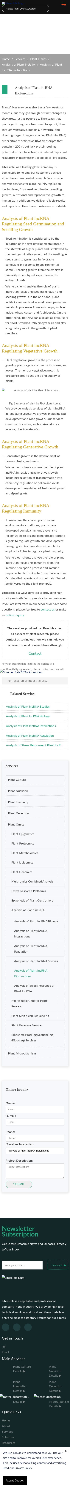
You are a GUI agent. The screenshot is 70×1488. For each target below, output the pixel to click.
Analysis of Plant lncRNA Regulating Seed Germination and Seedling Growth (33, 224)
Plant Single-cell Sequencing (30, 1015)
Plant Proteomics (22, 843)
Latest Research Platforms (28, 891)
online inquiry (15, 615)
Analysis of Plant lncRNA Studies (36, 961)
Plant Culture (17, 779)
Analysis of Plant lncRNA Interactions (30, 933)
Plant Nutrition (18, 791)
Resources (8, 1442)
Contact (35, 653)
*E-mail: (11, 1115)
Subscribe (57, 1265)
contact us (48, 609)
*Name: (11, 1103)
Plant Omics (38, 59)
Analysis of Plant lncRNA (18, 64)
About (6, 1426)
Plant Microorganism (22, 1053)
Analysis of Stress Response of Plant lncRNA (34, 988)
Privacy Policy (23, 1468)
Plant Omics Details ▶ (21, 1399)
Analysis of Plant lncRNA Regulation (30, 949)
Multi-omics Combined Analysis (32, 881)
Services (20, 59)
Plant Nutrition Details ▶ (55, 1371)
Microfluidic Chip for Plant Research (29, 1003)
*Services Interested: (20, 1144)
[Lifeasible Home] (15, 3)
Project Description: (19, 1160)
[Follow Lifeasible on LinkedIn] (28, 1327)
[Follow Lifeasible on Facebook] (5, 1327)
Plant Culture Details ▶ (22, 1369)
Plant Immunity (18, 802)
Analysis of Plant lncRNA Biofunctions (30, 973)
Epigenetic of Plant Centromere (32, 900)
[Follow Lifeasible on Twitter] (17, 1327)
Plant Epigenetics (22, 834)
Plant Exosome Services (27, 1025)
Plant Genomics (21, 872)
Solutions (8, 1437)
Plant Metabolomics (24, 853)
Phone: (10, 1131)
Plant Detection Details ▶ (55, 1386)
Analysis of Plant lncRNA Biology (36, 921)
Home (6, 59)
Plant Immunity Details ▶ (19, 1386)
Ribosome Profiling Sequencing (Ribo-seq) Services (32, 1037)
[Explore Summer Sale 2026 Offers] (21, 672)
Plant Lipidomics (22, 862)
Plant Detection (18, 813)
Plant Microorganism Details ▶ (59, 1402)
